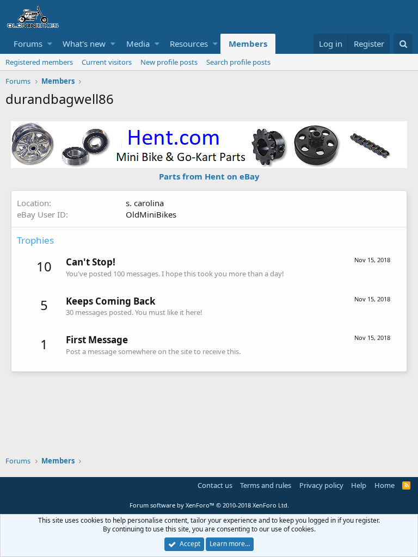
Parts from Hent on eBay (209, 176)
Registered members (39, 62)
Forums (28, 43)
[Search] (403, 44)
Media (138, 43)
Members (248, 43)
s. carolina (145, 202)
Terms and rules (265, 485)
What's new (84, 43)
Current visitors (107, 62)
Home (384, 485)
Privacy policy (321, 485)
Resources (189, 43)
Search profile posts (238, 62)
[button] (50, 44)
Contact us (215, 485)
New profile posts (169, 62)
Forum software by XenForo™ (209, 505)
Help (358, 485)
